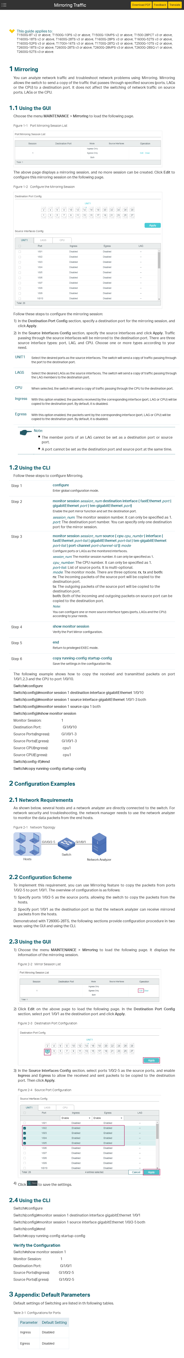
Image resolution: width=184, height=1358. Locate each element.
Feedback (160, 4)
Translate (174, 4)
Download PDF (141, 4)
